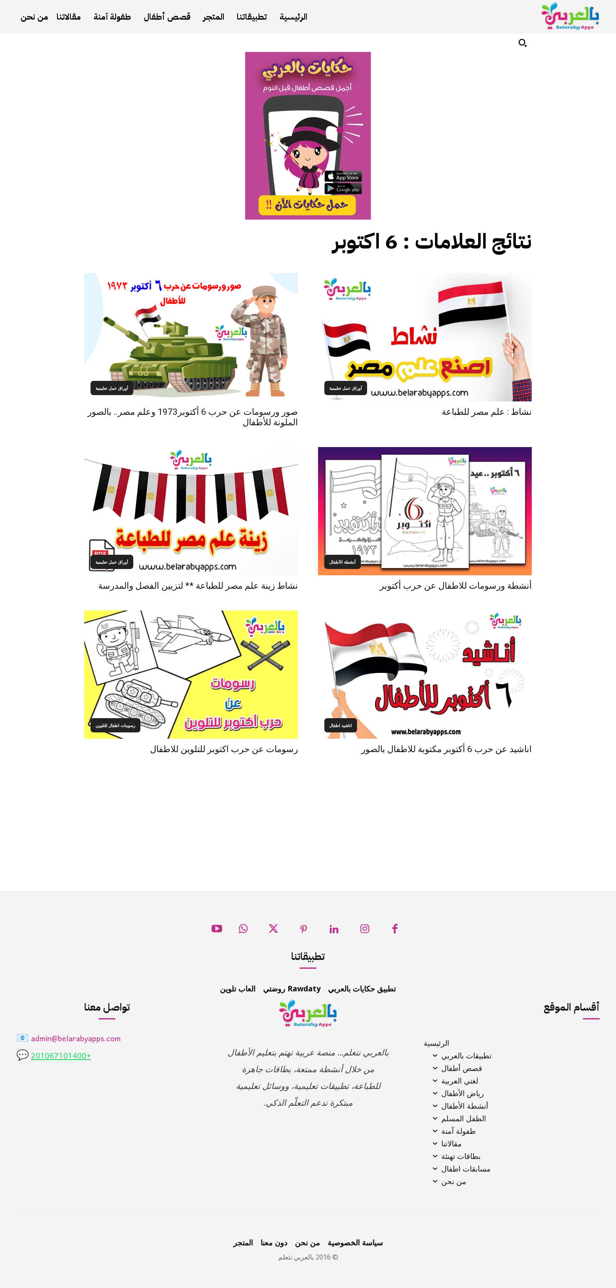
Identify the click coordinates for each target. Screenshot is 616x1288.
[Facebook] (395, 931)
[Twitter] (273, 931)
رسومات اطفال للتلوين (115, 725)
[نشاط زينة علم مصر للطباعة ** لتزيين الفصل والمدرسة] (191, 511)
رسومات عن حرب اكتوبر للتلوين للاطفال (224, 749)
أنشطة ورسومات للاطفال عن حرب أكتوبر (456, 586)
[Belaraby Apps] (570, 16)
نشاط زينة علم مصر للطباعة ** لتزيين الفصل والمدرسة (198, 586)
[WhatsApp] (243, 931)
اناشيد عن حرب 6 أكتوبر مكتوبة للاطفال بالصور (446, 749)
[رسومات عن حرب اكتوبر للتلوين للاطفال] (191, 674)
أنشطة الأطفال (342, 562)
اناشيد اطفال (340, 725)
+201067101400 (61, 1056)
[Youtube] (217, 931)
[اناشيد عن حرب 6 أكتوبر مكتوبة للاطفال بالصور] (425, 674)
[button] (522, 43)
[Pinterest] (304, 931)
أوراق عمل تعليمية (345, 388)
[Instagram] (365, 931)
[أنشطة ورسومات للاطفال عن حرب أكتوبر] (425, 511)
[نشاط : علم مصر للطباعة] (425, 337)
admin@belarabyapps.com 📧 (68, 1039)
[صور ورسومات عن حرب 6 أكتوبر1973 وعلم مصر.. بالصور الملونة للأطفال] (191, 337)
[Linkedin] (334, 931)
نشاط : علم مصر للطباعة (487, 412)
